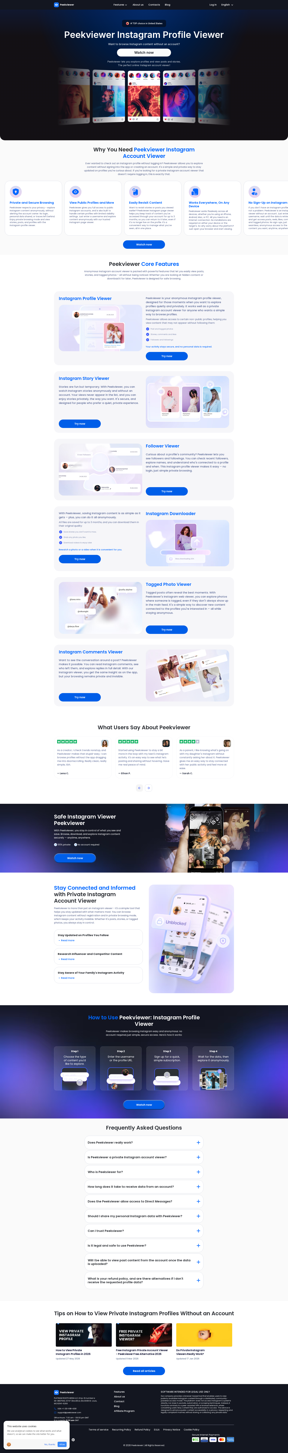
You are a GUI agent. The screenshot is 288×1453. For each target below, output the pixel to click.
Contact (119, 1401)
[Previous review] (139, 788)
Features (119, 4)
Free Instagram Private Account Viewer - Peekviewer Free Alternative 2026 (142, 1352)
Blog (167, 4)
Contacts (154, 4)
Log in (213, 4)
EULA (157, 1429)
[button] (98, 937)
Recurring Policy (121, 1429)
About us (138, 4)
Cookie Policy (191, 1429)
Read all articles (144, 1371)
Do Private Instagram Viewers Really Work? (190, 1352)
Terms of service (98, 1429)
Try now (166, 356)
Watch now (144, 244)
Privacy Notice (171, 1429)
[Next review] (148, 788)
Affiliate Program (124, 1411)
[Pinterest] (73, 1440)
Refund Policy (142, 1429)
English (225, 4)
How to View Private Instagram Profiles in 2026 (73, 1352)
